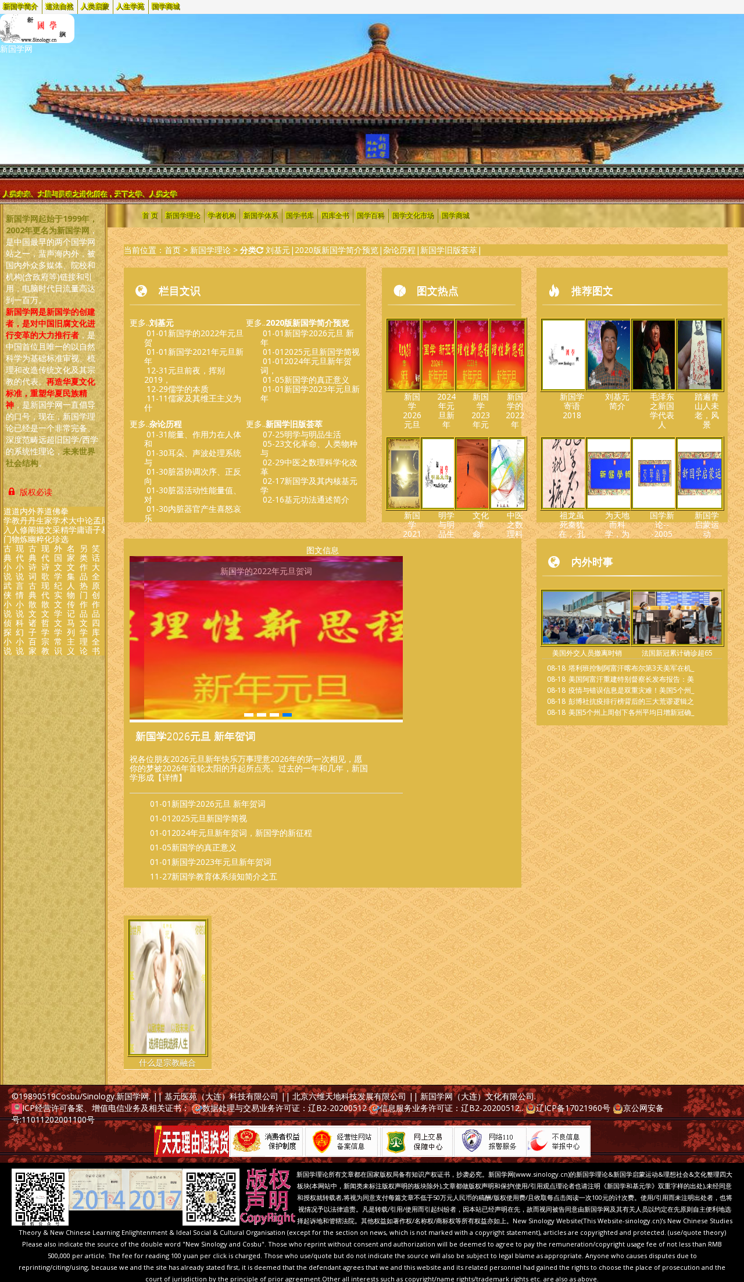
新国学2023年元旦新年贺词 (221, 861)
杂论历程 (399, 249)
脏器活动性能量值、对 (192, 495)
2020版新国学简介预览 (336, 249)
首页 (172, 249)
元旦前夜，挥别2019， (184, 375)
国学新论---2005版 (662, 529)
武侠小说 (7, 599)
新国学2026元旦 (412, 410)
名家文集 (71, 562)
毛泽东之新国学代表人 (662, 410)
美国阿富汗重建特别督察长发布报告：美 (631, 679)
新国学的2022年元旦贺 (194, 337)
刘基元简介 (617, 401)
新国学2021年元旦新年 (194, 356)
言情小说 (20, 599)
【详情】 (170, 777)
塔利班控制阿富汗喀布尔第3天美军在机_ (631, 668)
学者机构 (222, 216)
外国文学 (58, 562)
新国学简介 (20, 7)
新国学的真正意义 (316, 379)
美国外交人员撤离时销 (587, 653)
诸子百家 (32, 636)
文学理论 (84, 636)
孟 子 (97, 525)
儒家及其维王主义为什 (192, 403)
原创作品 (96, 599)
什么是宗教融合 (167, 1062)
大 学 (73, 525)
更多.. (152, 322)
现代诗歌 (45, 562)
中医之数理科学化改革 (308, 467)
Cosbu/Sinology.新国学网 (102, 1096)
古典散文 (32, 599)
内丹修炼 (24, 524)
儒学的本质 (188, 388)
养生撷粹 (40, 524)
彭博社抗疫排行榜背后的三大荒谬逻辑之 (631, 701)
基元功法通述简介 (316, 499)
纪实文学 (58, 599)
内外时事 (592, 561)
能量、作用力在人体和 (192, 439)
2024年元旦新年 (446, 410)
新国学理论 (183, 216)
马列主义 (71, 636)
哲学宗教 (45, 636)
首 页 (150, 216)
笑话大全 (96, 562)
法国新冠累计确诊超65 (677, 653)
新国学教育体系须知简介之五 (224, 876)
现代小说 (20, 562)
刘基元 (278, 249)
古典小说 (7, 562)
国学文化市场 (413, 216)
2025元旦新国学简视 (322, 351)
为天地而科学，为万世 (617, 529)
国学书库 (300, 216)
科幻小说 (20, 636)
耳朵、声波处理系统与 (192, 457)
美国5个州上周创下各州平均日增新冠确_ (631, 712)
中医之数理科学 (515, 529)
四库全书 (96, 636)
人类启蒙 (95, 7)
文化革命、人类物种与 (308, 448)
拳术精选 (64, 524)
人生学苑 (131, 7)
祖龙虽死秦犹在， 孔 (572, 524)
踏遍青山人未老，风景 (707, 410)
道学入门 (7, 524)
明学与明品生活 (312, 434)
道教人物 (16, 524)
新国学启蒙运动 (707, 524)
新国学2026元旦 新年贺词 (195, 736)
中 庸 (81, 525)
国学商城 (166, 7)
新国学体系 (261, 216)
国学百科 (371, 216)
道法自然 (60, 7)
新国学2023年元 (480, 410)
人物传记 (71, 599)
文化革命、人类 (481, 529)
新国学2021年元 (412, 529)
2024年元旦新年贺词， (306, 365)
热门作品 (84, 599)
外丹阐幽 (32, 524)
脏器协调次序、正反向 (192, 476)
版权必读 (34, 491)
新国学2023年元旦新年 (310, 393)
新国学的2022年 (515, 410)
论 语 (89, 525)
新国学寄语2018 (572, 406)
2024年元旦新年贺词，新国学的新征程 (241, 832)
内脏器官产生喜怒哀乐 (192, 513)
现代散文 (45, 599)
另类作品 (84, 562)
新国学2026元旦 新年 (307, 337)
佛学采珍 (56, 524)
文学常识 (58, 636)
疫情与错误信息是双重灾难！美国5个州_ (631, 690)
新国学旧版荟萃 (448, 249)
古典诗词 (32, 562)
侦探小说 (7, 636)
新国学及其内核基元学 (308, 485)
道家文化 (48, 524)
